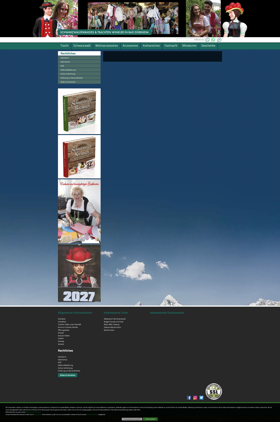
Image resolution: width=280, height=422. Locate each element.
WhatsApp (213, 39)
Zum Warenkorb (219, 38)
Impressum (37, 414)
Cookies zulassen (150, 419)
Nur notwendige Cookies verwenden (132, 419)
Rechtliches (68, 53)
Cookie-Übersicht (92, 414)
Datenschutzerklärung (33, 412)
